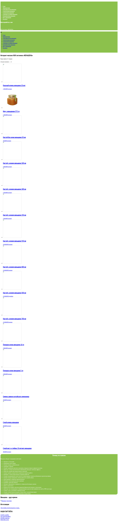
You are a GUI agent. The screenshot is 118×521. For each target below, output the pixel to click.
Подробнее (10, 296)
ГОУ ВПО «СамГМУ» (4, 515)
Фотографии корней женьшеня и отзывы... (10, 508)
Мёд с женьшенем (7, 17)
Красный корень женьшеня (9, 16)
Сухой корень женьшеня (8, 12)
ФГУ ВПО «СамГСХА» (4, 518)
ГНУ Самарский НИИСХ (5, 516)
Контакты (5, 19)
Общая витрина (6, 8)
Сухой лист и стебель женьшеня (10, 14)
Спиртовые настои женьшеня (9, 9)
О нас (4, 6)
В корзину (9, 89)
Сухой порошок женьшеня (9, 11)
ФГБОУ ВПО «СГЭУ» (4, 520)
